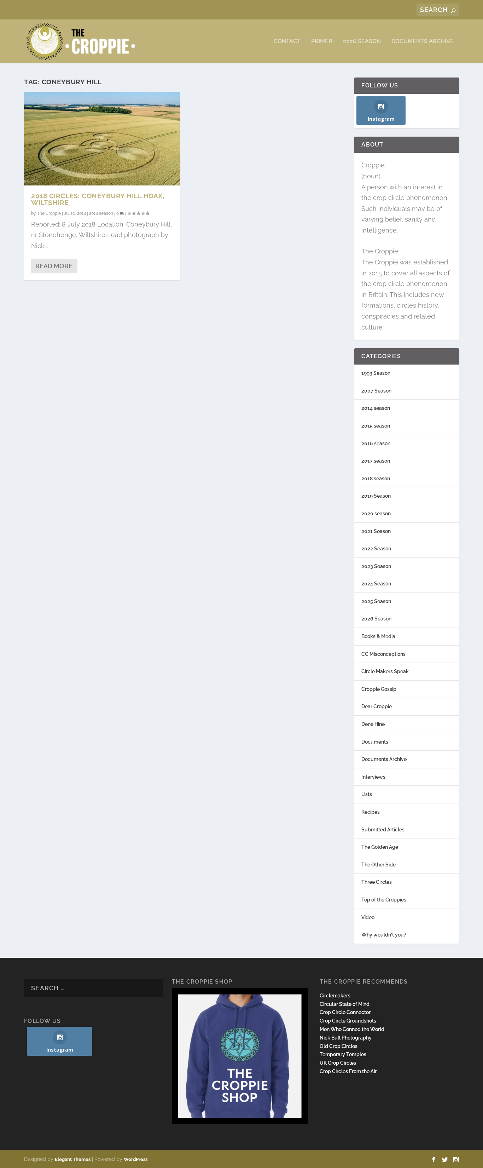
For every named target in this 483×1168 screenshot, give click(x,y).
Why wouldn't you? (383, 935)
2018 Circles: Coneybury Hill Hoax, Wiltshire (97, 199)
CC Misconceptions (383, 654)
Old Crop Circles (338, 1046)
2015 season (375, 426)
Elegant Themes (73, 1159)
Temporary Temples (343, 1054)
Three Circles (376, 882)
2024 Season (376, 583)
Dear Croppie (376, 706)
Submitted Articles (383, 829)
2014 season (375, 408)
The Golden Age (379, 847)
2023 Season (376, 566)
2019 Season (376, 496)
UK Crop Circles (338, 1063)
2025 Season (376, 601)
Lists (366, 794)
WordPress (135, 1159)
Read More (53, 266)
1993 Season (375, 373)
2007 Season (376, 391)
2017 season (375, 461)
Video (367, 917)
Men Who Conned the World (352, 1029)
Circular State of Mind (344, 1004)
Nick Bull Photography (346, 1038)
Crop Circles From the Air (348, 1071)
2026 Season (362, 42)
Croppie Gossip (378, 689)
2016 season (375, 443)
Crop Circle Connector (345, 1012)
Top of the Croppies (383, 900)
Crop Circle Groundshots (348, 1021)
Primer (321, 42)
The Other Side (378, 865)
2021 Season (376, 531)
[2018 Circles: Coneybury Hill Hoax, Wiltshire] (102, 138)
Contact (287, 42)
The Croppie (49, 213)
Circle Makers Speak (385, 671)
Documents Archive (422, 42)
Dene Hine (373, 724)
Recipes (370, 812)
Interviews (373, 777)
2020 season (376, 513)
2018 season (101, 213)
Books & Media (378, 636)
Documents (374, 742)
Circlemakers (335, 995)
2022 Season (376, 548)
